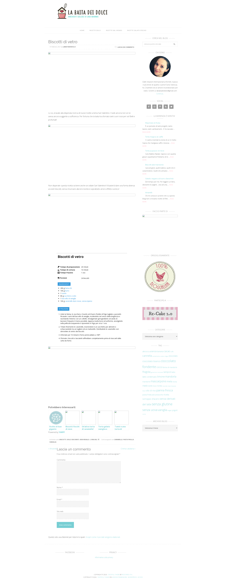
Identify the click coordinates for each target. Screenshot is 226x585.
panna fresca (164, 390)
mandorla (170, 376)
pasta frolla (128, 440)
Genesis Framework (119, 577)
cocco (159, 367)
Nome (60, 487)
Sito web (60, 511)
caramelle (118, 440)
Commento (61, 460)
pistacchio (159, 395)
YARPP (62, 432)
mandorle (146, 381)
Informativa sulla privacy (104, 557)
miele (145, 385)
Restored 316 (127, 575)
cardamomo (156, 356)
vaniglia (52, 442)
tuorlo (64, 293)
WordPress (132, 577)
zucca (144, 414)
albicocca (146, 351)
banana (160, 351)
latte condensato (149, 376)
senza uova (149, 410)
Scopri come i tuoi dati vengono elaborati (103, 537)
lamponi (167, 371)
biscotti (63, 440)
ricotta (166, 394)
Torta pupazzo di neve (154, 151)
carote (162, 356)
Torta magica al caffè (154, 137)
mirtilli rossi (152, 386)
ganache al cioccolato (157, 372)
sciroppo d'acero (150, 398)
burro (67, 291)
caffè (172, 351)
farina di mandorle (170, 367)
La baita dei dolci (113, 11)
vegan (170, 410)
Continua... (160, 94)
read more (146, 132)
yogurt (175, 410)
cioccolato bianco (151, 361)
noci (143, 391)
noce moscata (172, 386)
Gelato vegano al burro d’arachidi (159, 179)
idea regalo (84, 440)
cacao (167, 351)
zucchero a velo (70, 296)
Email (59, 499)
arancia (153, 351)
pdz (153, 395)
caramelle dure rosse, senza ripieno (78, 301)
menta (175, 382)
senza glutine (162, 404)
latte (173, 372)
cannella (147, 355)
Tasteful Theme (103, 577)
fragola (146, 371)
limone (161, 376)
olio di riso (151, 390)
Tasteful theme (114, 575)
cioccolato (173, 355)
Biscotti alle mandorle (154, 165)
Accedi (140, 577)
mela (169, 381)
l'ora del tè (94, 440)
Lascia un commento (125, 47)
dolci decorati (73, 440)
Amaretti (148, 193)
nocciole (165, 386)
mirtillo (159, 386)
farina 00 (68, 288)
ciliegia (166, 356)
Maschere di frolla (152, 123)
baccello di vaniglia (69, 298)
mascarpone (158, 381)
